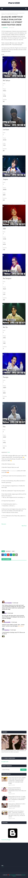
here (9, 452)
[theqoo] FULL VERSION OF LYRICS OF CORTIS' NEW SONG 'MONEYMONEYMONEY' (16, 805)
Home (2, 13)
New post (3, 524)
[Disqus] (14, 618)
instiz (6, 13)
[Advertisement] (14, 538)
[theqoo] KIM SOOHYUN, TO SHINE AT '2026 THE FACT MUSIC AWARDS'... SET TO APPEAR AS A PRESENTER (17, 798)
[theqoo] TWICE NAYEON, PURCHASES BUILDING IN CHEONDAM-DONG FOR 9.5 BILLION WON (17, 790)
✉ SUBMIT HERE (4, 761)
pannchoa (5, 27)
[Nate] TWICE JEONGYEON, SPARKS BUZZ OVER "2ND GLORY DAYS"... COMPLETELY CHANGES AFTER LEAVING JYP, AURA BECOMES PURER (17, 780)
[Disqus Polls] (14, 580)
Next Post (24, 525)
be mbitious (8, 551)
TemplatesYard (13, 874)
